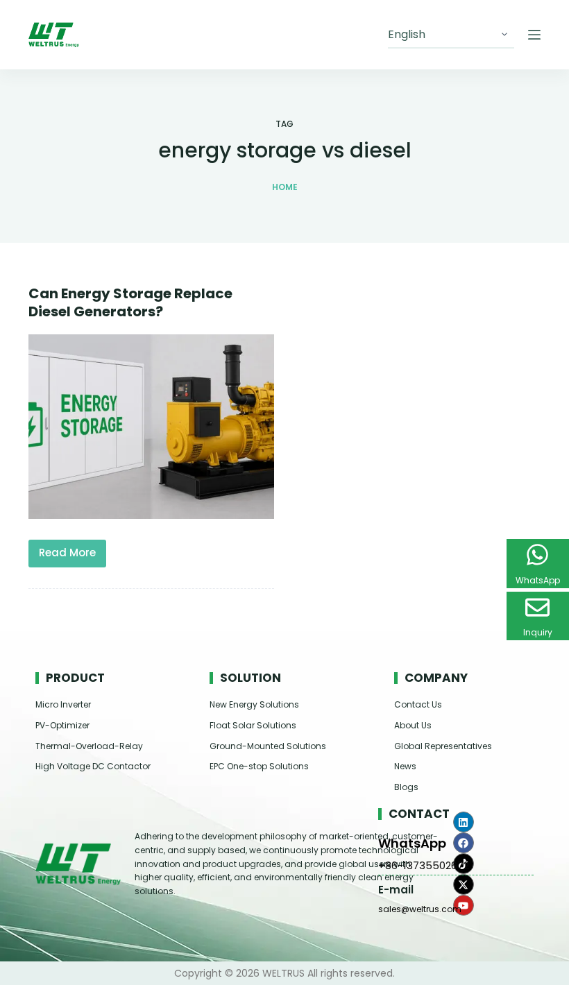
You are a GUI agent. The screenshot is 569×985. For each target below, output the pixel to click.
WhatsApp (412, 843)
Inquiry (537, 632)
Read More (72, 550)
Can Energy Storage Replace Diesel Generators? (130, 302)
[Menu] (534, 34)
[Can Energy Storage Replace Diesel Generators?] (151, 426)
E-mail (396, 889)
